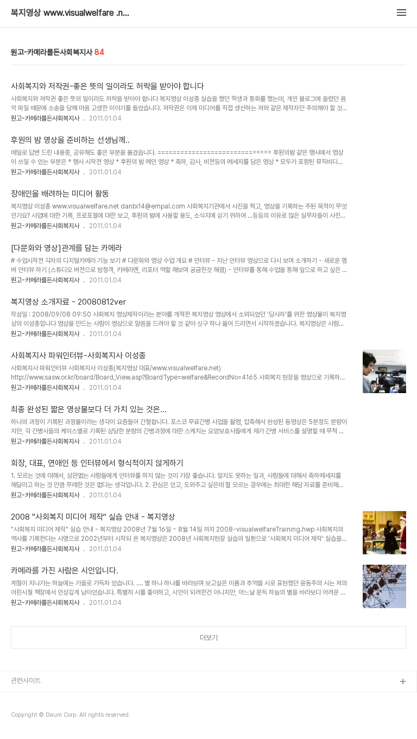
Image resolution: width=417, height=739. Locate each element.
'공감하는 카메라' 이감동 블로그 (54, 717)
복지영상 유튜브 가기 (39, 700)
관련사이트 (26, 681)
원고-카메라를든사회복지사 (45, 118)
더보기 (209, 638)
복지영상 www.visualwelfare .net (70, 13)
